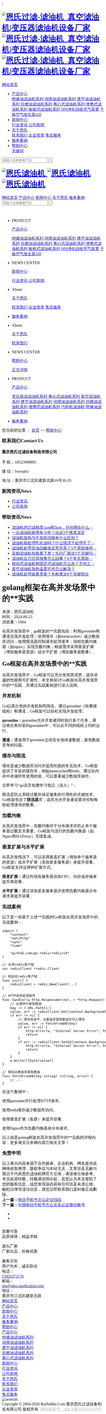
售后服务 (53, 135)
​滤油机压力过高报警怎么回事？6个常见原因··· (52, 558)
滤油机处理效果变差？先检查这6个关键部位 (50, 574)
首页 (35, 430)
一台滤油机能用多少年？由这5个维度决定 (48, 532)
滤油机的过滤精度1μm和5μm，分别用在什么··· (52, 527)
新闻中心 (20, 120)
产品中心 (20, 94)
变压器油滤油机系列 (29, 396)
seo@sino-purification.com (23, 1286)
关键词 (18, 151)
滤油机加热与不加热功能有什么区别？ (45, 538)
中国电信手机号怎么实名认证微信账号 (51, 1205)
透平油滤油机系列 (36, 402)
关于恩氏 (20, 130)
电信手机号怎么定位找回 (39, 1200)
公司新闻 (36, 125)
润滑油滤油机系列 (60, 99)
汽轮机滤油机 (73, 407)
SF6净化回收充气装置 (80, 109)
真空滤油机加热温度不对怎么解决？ (43, 569)
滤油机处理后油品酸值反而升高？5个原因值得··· (54, 548)
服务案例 (20, 140)
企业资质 (36, 135)
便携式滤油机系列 (44, 407)
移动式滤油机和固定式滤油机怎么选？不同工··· (53, 564)
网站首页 (10, 85)
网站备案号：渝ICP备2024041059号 (71, 1409)
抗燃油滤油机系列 (36, 104)
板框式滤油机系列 (44, 109)
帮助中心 (20, 146)
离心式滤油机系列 (69, 104)
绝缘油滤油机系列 (27, 99)
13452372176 (13, 1276)
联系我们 (20, 135)
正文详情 (20, 370)
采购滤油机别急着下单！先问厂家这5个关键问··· (54, 553)
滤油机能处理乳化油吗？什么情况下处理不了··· (53, 543)
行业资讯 (20, 125)
